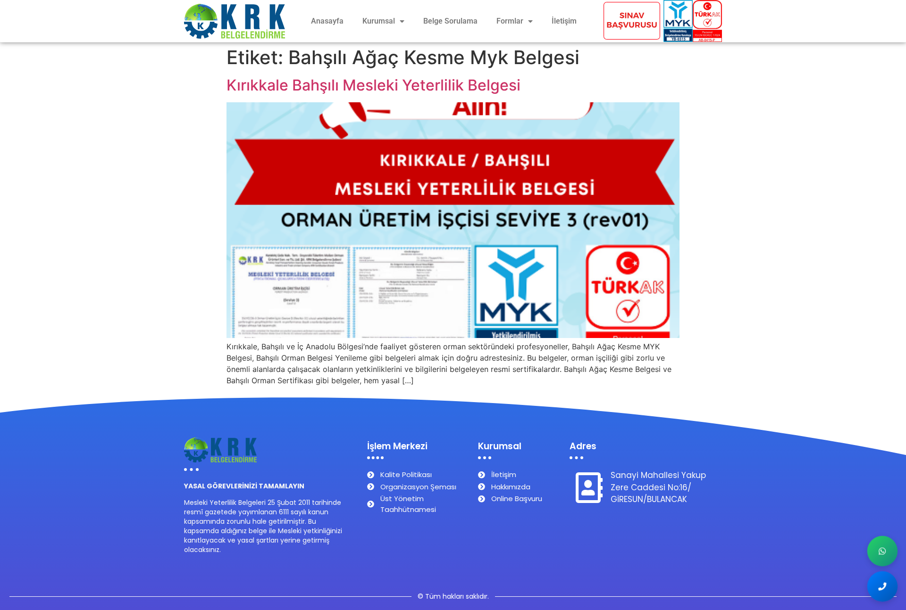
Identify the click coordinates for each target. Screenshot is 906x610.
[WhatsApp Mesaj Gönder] (882, 551)
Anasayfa (327, 20)
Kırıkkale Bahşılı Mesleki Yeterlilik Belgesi (373, 85)
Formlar (509, 20)
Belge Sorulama (450, 20)
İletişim (564, 20)
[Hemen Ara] (882, 586)
